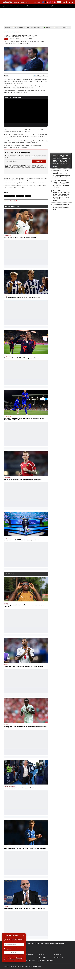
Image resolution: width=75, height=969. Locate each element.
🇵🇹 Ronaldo (47, 27)
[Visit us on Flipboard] (52, 2)
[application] (26, 111)
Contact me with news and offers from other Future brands (14, 948)
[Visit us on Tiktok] (55, 2)
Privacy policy (41, 954)
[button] (72, 2)
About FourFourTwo (42, 957)
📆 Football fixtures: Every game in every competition (26, 27)
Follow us (37, 75)
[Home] (4, 6)
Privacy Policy (19, 958)
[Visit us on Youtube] (48, 2)
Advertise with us (58, 957)
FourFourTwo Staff (14, 38)
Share (7, 75)
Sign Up (13, 952)
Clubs (58, 6)
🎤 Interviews (65, 27)
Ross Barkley (19, 196)
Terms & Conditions (12, 959)
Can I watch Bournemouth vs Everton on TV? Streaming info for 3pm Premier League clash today (61, 207)
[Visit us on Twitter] (45, 2)
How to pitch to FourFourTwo (28, 960)
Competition (7, 32)
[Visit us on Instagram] (50, 2)
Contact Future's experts (27, 954)
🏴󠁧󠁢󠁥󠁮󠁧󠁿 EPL (55, 27)
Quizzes (53, 6)
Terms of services (23, 165)
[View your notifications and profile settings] (69, 2)
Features (46, 6)
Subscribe (59, 2)
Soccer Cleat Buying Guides (14, 6)
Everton (28, 196)
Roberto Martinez (9, 196)
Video (39, 6)
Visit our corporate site (58, 943)
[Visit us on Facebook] (43, 2)
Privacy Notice (8, 166)
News (34, 6)
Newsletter (27, 6)
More (64, 6)
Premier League (15, 32)
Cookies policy (57, 954)
